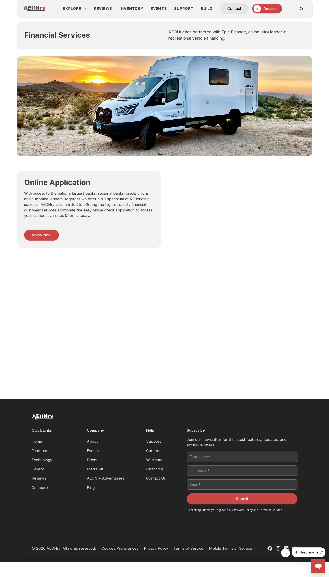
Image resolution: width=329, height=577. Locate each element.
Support (183, 8)
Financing (154, 469)
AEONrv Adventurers (105, 478)
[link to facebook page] (270, 548)
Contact (234, 8)
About (92, 441)
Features (39, 450)
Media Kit (95, 469)
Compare (40, 487)
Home (37, 441)
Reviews (103, 8)
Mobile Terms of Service (230, 548)
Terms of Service (270, 510)
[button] (74, 8)
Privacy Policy (243, 510)
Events (159, 8)
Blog (91, 487)
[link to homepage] (34, 8)
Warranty (154, 460)
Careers (153, 450)
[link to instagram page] (278, 548)
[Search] (301, 8)
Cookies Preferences (119, 548)
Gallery (38, 469)
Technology (42, 460)
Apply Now (41, 235)
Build (207, 8)
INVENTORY (131, 8)
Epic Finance (234, 31)
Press (92, 460)
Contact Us (156, 478)
